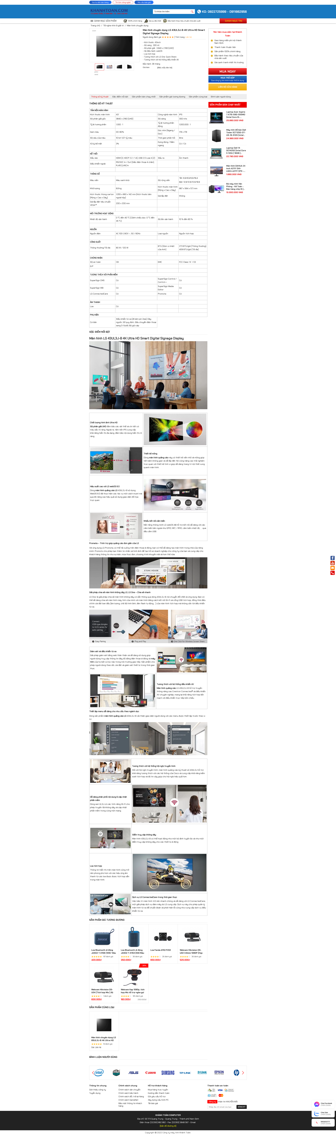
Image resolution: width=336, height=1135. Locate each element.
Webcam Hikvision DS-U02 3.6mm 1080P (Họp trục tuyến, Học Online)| (191, 953)
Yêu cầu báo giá (144, 2)
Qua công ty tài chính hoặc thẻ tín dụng (227, 79)
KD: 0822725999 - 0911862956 (224, 12)
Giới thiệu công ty (97, 1089)
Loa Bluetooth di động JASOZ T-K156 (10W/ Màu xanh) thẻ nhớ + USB (103, 953)
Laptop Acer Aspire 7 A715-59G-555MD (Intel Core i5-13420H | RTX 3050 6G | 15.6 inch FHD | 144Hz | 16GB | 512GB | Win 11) (236, 114)
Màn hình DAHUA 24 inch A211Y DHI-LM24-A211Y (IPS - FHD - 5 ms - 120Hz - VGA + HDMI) (236, 168)
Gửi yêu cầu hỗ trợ (157, 1096)
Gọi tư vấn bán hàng (100, 2)
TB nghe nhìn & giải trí (113, 25)
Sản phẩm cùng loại (198, 96)
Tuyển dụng (94, 1093)
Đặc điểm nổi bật (120, 96)
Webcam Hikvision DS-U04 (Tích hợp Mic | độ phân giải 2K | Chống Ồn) (103, 992)
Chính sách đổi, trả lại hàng (131, 1096)
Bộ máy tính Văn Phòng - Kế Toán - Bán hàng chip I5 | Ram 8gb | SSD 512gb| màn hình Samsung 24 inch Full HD (234, 186)
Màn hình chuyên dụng (137, 25)
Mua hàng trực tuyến (158, 1089)
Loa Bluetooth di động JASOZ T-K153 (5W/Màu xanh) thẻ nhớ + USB (132, 953)
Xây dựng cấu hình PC (158, 1100)
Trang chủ (95, 25)
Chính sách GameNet (128, 1100)
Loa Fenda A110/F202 (160, 950)
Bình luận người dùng (221, 96)
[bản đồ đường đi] (168, 1126)
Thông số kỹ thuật (100, 96)
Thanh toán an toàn (217, 1085)
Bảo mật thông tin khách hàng (130, 1104)
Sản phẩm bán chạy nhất (144, 96)
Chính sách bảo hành (128, 1093)
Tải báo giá (153, 1103)
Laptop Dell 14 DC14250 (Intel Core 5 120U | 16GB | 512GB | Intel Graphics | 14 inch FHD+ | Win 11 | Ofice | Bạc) (236, 150)
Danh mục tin (233, 21)
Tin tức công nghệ (123, 2)
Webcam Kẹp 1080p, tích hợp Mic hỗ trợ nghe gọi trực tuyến (133, 992)
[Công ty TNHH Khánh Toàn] (109, 14)
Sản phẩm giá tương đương (172, 96)
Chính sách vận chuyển (129, 1089)
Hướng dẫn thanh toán (158, 1093)
